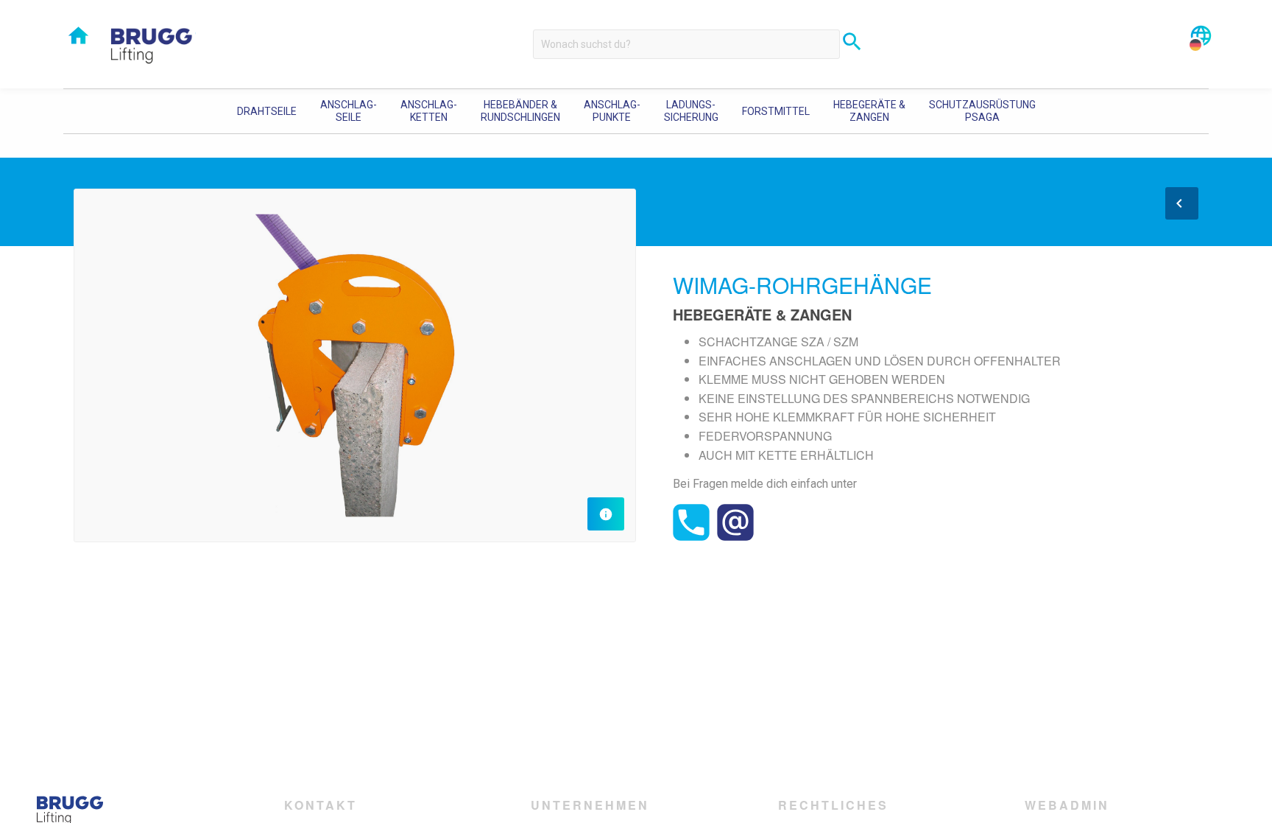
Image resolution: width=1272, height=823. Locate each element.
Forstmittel (776, 111)
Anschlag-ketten (428, 111)
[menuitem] (266, 111)
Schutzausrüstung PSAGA (982, 111)
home (78, 36)
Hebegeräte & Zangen (869, 111)
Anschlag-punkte (612, 111)
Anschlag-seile (348, 111)
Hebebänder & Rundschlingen (520, 111)
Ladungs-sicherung (691, 111)
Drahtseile (267, 111)
